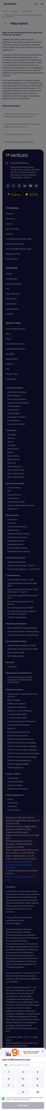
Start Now (23, 1105)
